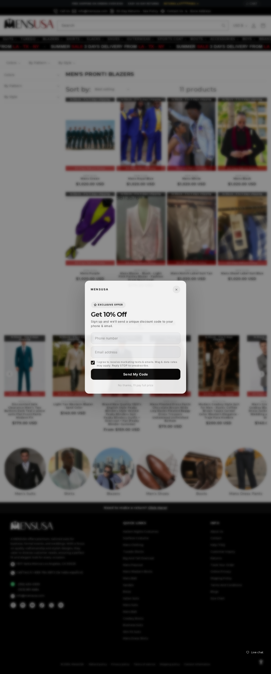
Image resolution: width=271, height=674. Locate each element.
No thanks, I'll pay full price (135, 385)
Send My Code (135, 374)
